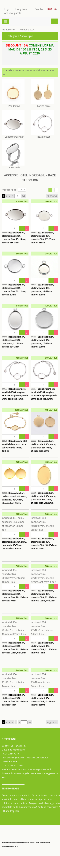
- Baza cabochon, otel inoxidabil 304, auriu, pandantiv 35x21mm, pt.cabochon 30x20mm (43, 496)
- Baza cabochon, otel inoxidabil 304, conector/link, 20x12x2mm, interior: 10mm (15, 594)
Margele (7, 70)
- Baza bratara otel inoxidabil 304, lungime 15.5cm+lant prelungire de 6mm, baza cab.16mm (44, 392)
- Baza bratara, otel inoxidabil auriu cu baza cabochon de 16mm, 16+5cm (14, 444)
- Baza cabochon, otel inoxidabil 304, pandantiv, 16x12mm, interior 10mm (42, 288)
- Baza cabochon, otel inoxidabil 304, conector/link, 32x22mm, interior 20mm (14, 288)
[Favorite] (27, 228)
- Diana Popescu (11, 811)
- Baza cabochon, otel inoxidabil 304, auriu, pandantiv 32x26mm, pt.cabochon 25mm (14, 496)
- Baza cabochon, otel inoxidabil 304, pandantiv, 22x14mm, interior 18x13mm (13, 340)
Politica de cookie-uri (45, 842)
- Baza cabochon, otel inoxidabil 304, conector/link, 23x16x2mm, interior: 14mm (15, 698)
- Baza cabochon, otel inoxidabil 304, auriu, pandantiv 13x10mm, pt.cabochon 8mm (43, 444)
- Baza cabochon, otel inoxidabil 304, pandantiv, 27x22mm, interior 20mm (42, 340)
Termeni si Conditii (34, 842)
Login (7, 9)
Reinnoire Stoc (26, 29)
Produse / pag (9, 189)
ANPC (16, 846)
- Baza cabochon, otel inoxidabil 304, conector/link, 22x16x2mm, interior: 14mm (44, 646)
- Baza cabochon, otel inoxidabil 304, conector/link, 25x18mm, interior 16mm (43, 698)
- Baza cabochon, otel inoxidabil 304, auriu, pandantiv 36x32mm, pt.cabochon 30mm (14, 542)
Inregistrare (21, 9)
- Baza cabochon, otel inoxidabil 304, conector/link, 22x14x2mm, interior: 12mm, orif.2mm (15, 646)
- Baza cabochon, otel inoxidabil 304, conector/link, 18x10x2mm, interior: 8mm (44, 542)
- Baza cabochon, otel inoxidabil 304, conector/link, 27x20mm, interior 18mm (43, 236)
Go (23, 195)
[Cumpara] (22, 228)
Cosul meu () (46, 9)
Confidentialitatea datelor (8, 846)
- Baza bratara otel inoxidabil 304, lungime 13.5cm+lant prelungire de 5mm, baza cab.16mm (15, 392)
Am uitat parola (12, 13)
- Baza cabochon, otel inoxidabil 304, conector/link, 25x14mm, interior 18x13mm (14, 236)
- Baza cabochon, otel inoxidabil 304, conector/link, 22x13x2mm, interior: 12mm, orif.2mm (44, 594)
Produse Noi (8, 29)
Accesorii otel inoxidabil (27, 70)
